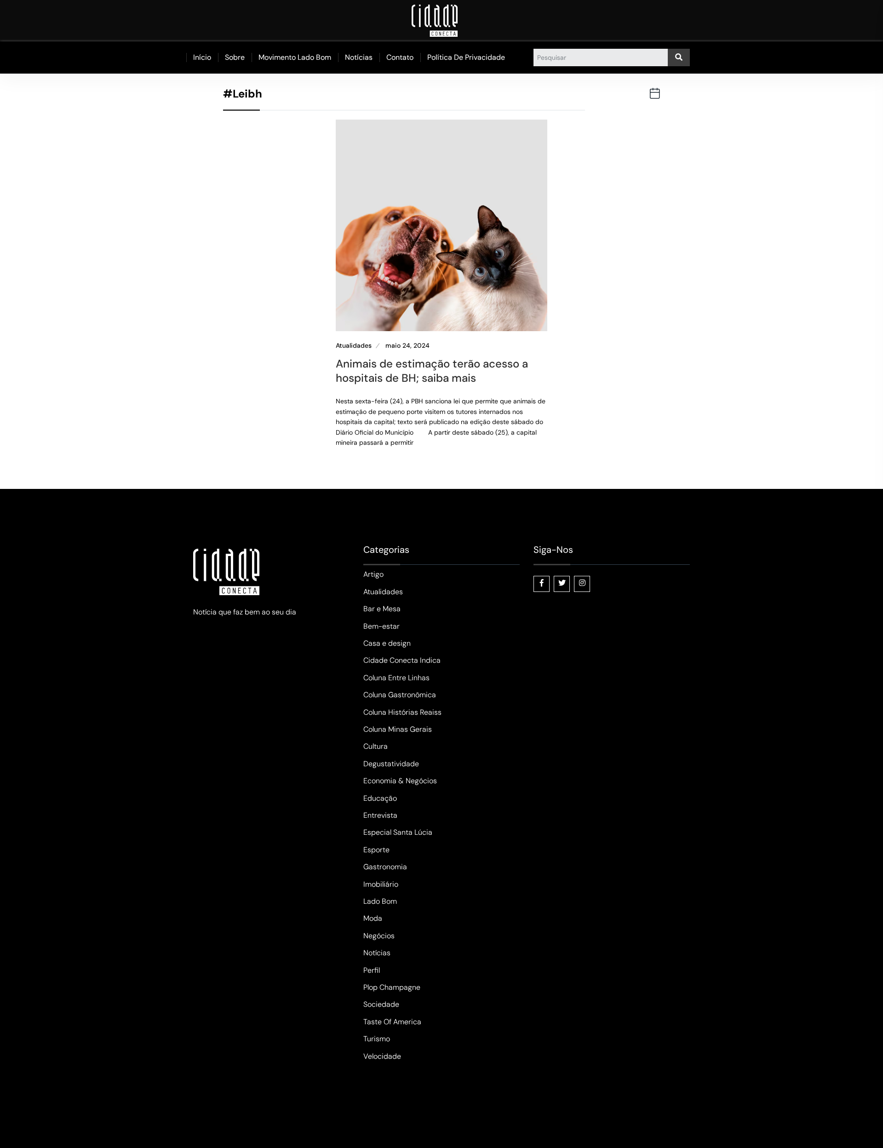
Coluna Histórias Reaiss (402, 712)
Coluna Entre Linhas (396, 678)
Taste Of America (392, 1022)
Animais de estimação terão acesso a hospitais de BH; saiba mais (432, 370)
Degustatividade (391, 764)
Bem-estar (381, 626)
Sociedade (381, 1004)
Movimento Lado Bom (294, 57)
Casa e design (387, 643)
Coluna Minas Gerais (397, 729)
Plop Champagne (391, 987)
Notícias (359, 57)
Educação (380, 798)
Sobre (235, 57)
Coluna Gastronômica (399, 695)
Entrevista (380, 815)
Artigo (373, 574)
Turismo (376, 1039)
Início (202, 57)
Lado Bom (380, 901)
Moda (372, 918)
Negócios (379, 936)
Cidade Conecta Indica (402, 660)
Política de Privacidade (466, 57)
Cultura (375, 746)
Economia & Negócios (400, 781)
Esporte (376, 850)
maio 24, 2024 (407, 346)
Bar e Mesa (382, 609)
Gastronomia (385, 867)
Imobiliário (380, 884)
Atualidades (354, 346)
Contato (399, 57)
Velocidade (382, 1056)
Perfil (371, 970)
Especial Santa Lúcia (397, 832)
